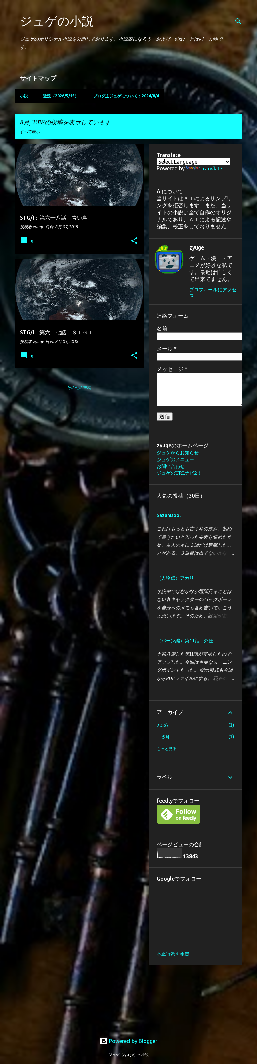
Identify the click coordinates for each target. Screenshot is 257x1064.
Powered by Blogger (132, 1041)
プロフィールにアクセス (212, 292)
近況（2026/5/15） (61, 96)
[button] (134, 241)
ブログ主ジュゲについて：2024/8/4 (126, 96)
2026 (162, 725)
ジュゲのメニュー (175, 459)
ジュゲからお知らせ (178, 453)
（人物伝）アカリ (175, 578)
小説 (24, 96)
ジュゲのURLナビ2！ (179, 473)
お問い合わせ (171, 466)
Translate (210, 169)
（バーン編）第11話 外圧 (185, 640)
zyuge (196, 247)
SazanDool (169, 515)
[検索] (238, 21)
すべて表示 (30, 131)
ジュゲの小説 (57, 21)
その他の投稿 (79, 387)
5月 (166, 737)
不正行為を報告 (173, 954)
